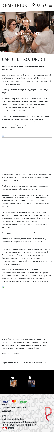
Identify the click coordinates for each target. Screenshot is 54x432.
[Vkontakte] (13, 383)
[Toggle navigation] (49, 5)
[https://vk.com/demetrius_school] (12, 377)
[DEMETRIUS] (48, 414)
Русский (11, 428)
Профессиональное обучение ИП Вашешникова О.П (19, 424)
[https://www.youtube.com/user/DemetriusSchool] (30, 377)
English (4, 428)
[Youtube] (31, 383)
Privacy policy (6, 410)
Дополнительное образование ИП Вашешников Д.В (19, 422)
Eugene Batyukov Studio (16, 419)
